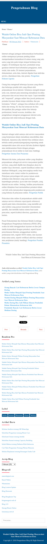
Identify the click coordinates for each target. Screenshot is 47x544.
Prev (6, 330)
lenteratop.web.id (8, 512)
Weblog (33, 415)
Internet (11, 415)
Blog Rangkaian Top (9, 497)
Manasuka (19, 415)
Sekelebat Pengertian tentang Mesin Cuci (16, 433)
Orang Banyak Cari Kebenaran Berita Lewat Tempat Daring (24, 289)
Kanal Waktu (6, 480)
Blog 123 (5, 504)
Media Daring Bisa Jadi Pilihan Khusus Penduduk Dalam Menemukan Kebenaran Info (23, 304)
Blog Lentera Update (9, 487)
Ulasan (4, 44)
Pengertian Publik (36, 193)
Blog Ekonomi (7, 491)
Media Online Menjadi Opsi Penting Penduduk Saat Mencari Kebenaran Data (24, 294)
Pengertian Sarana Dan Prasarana (15, 154)
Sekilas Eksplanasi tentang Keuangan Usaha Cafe (18, 452)
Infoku (5, 415)
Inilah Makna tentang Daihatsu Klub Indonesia (18, 444)
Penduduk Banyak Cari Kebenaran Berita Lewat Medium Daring (23, 309)
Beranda (23, 330)
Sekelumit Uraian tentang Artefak (13, 437)
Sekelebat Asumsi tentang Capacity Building (17, 440)
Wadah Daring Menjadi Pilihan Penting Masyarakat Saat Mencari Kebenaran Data (24, 299)
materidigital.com (8, 476)
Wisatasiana (6, 483)
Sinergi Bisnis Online (9, 508)
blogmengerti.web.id (9, 500)
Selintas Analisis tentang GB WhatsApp (15, 429)
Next (40, 330)
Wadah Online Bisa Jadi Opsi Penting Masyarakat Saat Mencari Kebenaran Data (23, 36)
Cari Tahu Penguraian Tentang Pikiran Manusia (18, 448)
